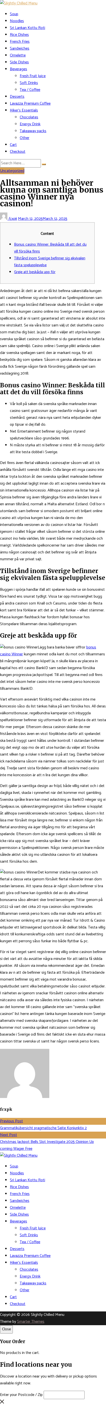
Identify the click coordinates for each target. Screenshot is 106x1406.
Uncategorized (12, 171)
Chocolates (29, 117)
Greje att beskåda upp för (34, 272)
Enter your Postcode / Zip (21, 1395)
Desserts (17, 96)
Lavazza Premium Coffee (30, 103)
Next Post (8, 1135)
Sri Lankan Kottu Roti (27, 28)
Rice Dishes (19, 34)
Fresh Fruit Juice (33, 76)
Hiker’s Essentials (24, 110)
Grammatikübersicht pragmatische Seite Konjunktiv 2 (43, 1128)
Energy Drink (30, 124)
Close (6, 1329)
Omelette (18, 55)
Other (24, 138)
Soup (14, 14)
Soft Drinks (29, 83)
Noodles (17, 21)
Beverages (18, 69)
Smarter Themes (30, 1321)
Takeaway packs (33, 131)
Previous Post (11, 1121)
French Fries (20, 41)
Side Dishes (19, 62)
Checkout (17, 151)
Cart (13, 144)
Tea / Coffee (30, 89)
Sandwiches (19, 48)
